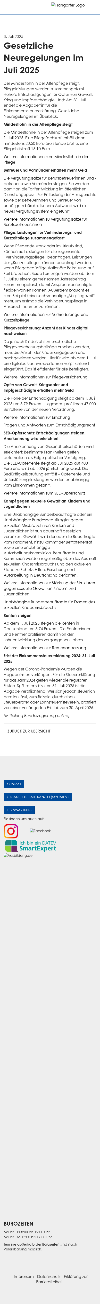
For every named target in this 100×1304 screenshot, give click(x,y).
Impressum (24, 1276)
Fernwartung (19, 810)
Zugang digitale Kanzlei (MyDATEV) (38, 797)
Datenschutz (48, 1276)
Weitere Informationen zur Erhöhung (37, 417)
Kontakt (14, 784)
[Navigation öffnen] (8, 7)
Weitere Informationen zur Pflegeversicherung (46, 377)
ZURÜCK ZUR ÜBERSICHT (28, 731)
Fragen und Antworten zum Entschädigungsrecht (49, 425)
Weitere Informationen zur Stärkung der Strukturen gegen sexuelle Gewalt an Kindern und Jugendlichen (49, 588)
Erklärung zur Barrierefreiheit (62, 1279)
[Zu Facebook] (40, 831)
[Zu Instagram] (11, 831)
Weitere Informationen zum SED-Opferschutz (44, 493)
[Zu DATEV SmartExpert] (31, 845)
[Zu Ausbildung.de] (50, 1034)
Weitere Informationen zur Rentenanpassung (45, 647)
